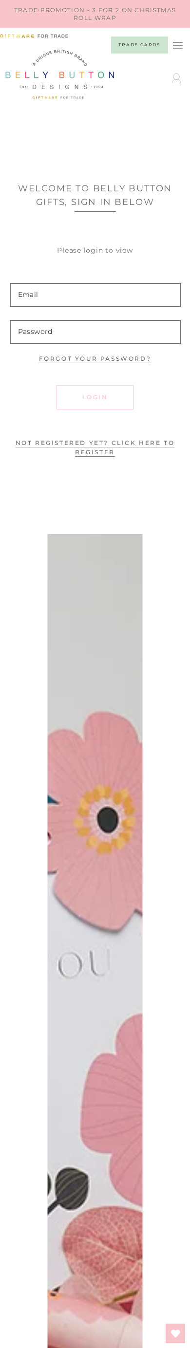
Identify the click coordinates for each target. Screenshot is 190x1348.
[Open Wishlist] (175, 1333)
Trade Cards (139, 44)
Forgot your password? (95, 358)
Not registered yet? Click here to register (95, 447)
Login (95, 397)
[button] (177, 45)
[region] (95, 14)
